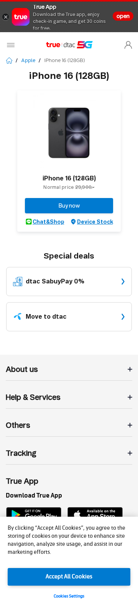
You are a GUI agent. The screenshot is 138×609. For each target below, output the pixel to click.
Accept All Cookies (69, 577)
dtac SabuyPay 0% (55, 281)
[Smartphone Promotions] (13, 60)
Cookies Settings (69, 596)
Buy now (69, 206)
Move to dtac (46, 316)
